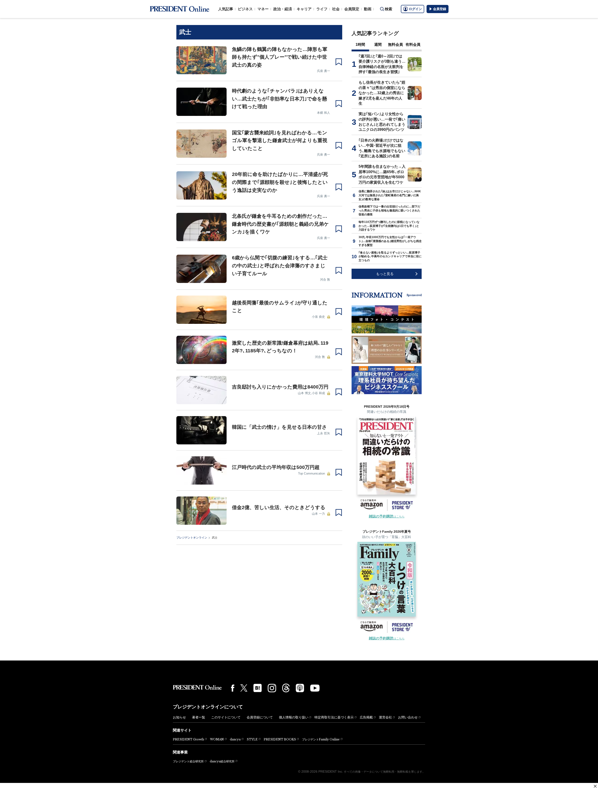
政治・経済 (282, 9)
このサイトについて (226, 717)
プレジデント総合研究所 (188, 761)
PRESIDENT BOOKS (280, 739)
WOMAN (217, 739)
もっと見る (385, 274)
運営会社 (385, 717)
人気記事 (225, 9)
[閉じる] (595, 786)
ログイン (415, 9)
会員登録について (260, 717)
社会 (336, 9)
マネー (263, 9)
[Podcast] (300, 688)
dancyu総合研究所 (222, 761)
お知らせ (179, 717)
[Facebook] (232, 688)
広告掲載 (366, 717)
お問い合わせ (408, 717)
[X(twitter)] (243, 688)
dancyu (235, 739)
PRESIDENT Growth (188, 739)
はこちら (387, 516)
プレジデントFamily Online (321, 739)
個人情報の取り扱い (293, 717)
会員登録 (439, 9)
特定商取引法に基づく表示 (334, 717)
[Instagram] (272, 688)
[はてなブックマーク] (257, 688)
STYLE (252, 739)
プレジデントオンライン (191, 537)
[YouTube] (315, 688)
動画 (367, 9)
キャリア (304, 9)
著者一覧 (198, 717)
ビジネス (245, 9)
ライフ (321, 9)
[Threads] (286, 688)
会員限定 (351, 9)
